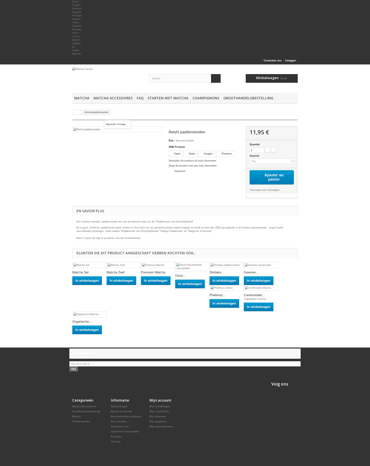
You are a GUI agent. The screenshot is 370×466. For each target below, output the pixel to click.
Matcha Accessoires (113, 98)
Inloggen (290, 60)
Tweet (176, 153)
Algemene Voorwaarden (125, 431)
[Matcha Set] (89, 265)
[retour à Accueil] (76, 112)
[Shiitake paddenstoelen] (226, 265)
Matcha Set (80, 272)
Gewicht (255, 155)
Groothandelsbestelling (248, 98)
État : (172, 140)
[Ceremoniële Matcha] (261, 288)
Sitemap (116, 441)
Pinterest (226, 153)
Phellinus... (217, 295)
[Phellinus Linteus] (226, 288)
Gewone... (251, 272)
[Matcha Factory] (108, 77)
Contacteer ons (273, 60)
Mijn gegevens (158, 421)
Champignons (206, 98)
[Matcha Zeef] (124, 265)
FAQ (140, 98)
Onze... (180, 275)
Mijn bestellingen (159, 406)
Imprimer (179, 171)
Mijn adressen (157, 416)
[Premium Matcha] (158, 265)
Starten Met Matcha (168, 98)
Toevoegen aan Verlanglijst (264, 190)
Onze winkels (119, 421)
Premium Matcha (153, 272)
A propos (116, 436)
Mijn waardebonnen (161, 426)
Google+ (208, 153)
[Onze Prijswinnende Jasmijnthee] (192, 266)
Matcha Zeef (115, 272)
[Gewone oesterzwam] (261, 265)
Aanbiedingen (119, 406)
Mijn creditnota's (159, 411)
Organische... (82, 321)
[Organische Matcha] (89, 314)
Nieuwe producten (121, 411)
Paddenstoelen (81, 421)
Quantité (255, 144)
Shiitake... (216, 272)
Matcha (81, 98)
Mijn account (160, 400)
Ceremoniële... (254, 295)
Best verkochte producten (126, 416)
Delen (191, 153)
